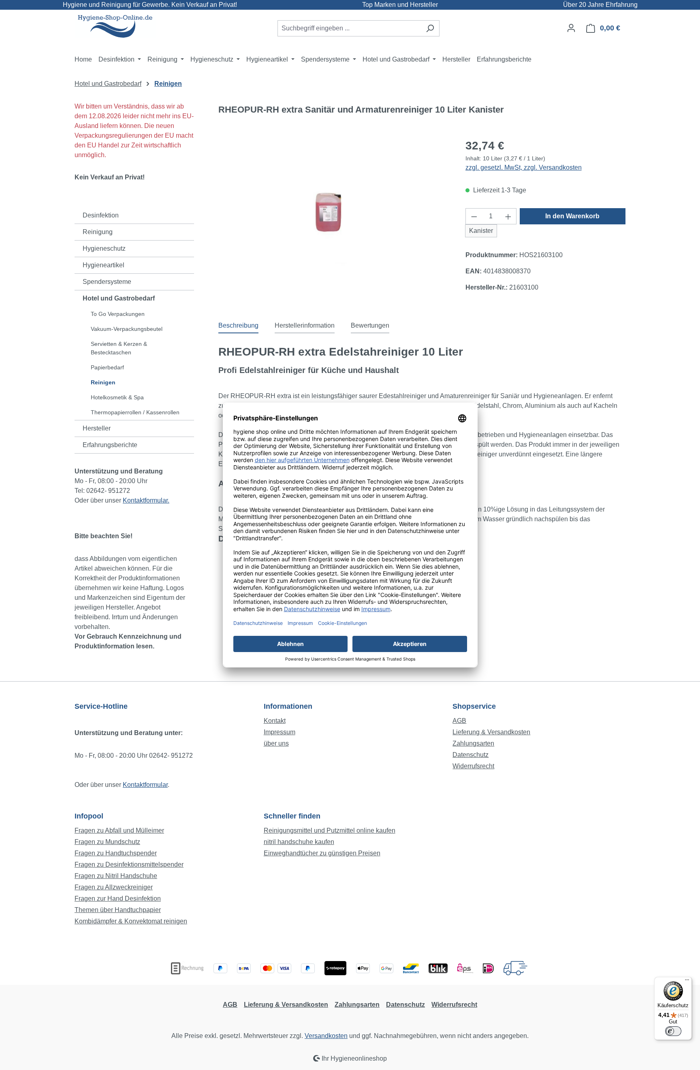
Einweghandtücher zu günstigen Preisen (322, 853)
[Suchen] (430, 28)
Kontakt (275, 720)
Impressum (279, 732)
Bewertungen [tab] (370, 325)
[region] (333, 218)
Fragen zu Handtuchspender (116, 853)
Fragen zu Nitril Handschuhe (116, 875)
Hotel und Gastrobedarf (119, 298)
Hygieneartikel (103, 265)
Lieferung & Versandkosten (491, 732)
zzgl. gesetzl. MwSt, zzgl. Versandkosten (523, 167)
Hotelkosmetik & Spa (117, 397)
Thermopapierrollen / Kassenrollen (135, 412)
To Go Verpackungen (118, 314)
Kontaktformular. (146, 500)
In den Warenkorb (572, 216)
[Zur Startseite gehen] (115, 26)
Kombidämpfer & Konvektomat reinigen (131, 921)
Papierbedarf (107, 367)
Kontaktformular (145, 784)
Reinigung (98, 231)
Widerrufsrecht (473, 766)
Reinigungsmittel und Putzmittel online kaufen (329, 830)
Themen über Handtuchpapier (118, 909)
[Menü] (687, 982)
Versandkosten (326, 1035)
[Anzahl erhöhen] (508, 216)
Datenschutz (470, 754)
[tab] (238, 326)
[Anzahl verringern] (473, 216)
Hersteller (97, 428)
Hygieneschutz (104, 248)
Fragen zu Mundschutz (107, 841)
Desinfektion (101, 215)
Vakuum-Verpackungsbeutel (126, 329)
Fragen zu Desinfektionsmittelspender (129, 864)
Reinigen (103, 382)
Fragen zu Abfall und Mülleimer (119, 830)
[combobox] (349, 28)
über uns (276, 743)
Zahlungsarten (473, 743)
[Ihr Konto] (571, 28)
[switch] (673, 1031)
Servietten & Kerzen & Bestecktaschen (119, 348)
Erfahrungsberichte (110, 444)
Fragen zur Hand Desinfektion (118, 898)
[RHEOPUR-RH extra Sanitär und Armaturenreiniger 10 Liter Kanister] (333, 218)
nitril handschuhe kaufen (299, 841)
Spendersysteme (107, 281)
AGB (459, 720)
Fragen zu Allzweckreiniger (114, 887)
